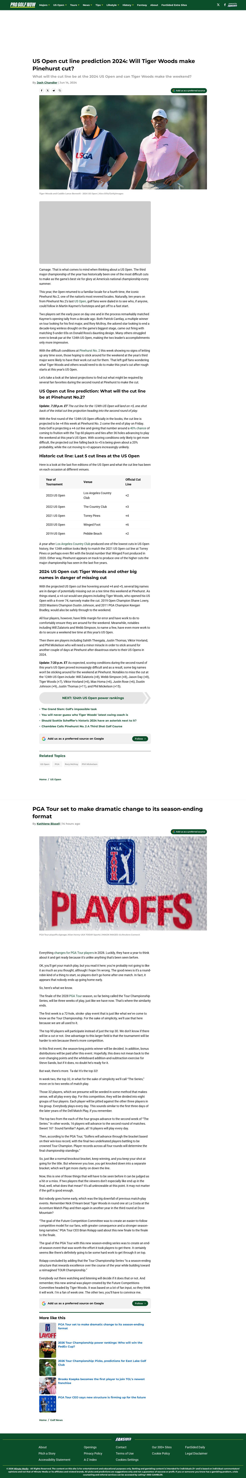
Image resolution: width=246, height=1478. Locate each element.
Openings (90, 1447)
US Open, (80, 301)
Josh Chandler (47, 82)
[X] (218, 4)
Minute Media (21, 1468)
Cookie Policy (161, 1453)
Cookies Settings (127, 1459)
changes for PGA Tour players (74, 952)
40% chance (138, 428)
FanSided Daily (195, 1447)
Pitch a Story (47, 1453)
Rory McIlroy (71, 764)
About (154, 5)
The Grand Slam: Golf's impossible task (69, 709)
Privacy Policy (93, 1453)
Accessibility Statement (54, 1459)
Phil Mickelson (89, 764)
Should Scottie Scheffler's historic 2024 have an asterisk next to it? (89, 720)
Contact (121, 1447)
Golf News (56, 1420)
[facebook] (225, 4)
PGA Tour (75, 996)
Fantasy (142, 5)
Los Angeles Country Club (73, 544)
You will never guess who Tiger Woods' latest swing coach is (85, 714)
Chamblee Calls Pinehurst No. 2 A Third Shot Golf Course (82, 726)
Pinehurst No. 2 (90, 350)
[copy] (59, 90)
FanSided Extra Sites (174, 5)
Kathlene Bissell (48, 823)
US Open (44, 764)
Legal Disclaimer (196, 1453)
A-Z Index (90, 1459)
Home (43, 779)
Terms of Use (125, 1453)
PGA (57, 764)
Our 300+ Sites (162, 1447)
